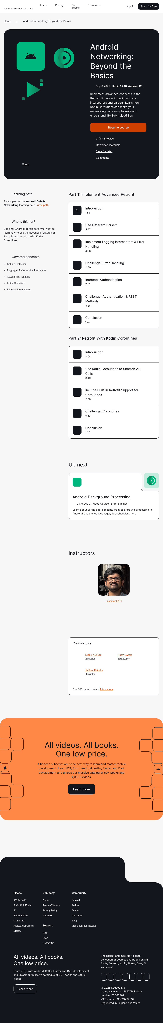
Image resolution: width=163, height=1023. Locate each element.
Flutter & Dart (21, 915)
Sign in (130, 6)
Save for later (104, 151)
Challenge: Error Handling (104, 263)
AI (15, 910)
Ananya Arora (125, 654)
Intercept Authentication (103, 280)
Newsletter (77, 915)
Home (7, 21)
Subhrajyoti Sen (122, 115)
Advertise (47, 915)
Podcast (76, 905)
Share (25, 164)
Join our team (106, 689)
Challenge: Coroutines (102, 411)
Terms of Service (51, 905)
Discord (76, 900)
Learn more (81, 789)
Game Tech (19, 920)
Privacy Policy (50, 910)
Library (17, 930)
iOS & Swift (20, 900)
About (46, 900)
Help (45, 932)
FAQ (45, 937)
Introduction (94, 208)
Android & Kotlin (23, 905)
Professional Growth (24, 925)
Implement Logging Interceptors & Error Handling (114, 244)
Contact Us (48, 943)
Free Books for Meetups (84, 925)
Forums (75, 910)
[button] (45, 5)
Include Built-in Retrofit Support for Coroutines (111, 392)
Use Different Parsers (101, 225)
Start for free (149, 6)
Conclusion (93, 318)
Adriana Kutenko (94, 670)
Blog (74, 920)
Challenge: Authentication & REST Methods (111, 299)
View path (42, 205)
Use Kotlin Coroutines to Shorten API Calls (113, 371)
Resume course (118, 127)
